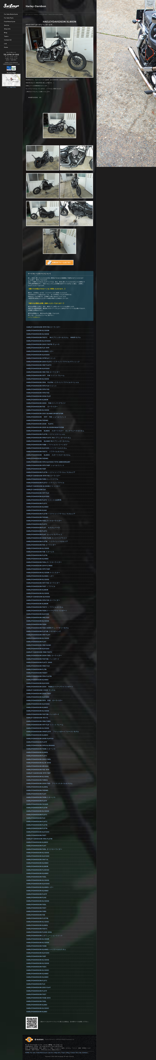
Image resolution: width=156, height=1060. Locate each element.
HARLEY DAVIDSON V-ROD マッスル (40, 690)
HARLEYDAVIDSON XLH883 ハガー (40, 576)
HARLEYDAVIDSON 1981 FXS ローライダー (43, 372)
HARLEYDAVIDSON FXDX (36, 624)
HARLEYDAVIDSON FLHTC (36, 822)
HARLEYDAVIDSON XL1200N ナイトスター (43, 573)
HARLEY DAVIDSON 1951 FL (37, 718)
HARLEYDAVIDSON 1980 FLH (38, 666)
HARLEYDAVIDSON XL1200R (37, 939)
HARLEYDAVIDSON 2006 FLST (38, 396)
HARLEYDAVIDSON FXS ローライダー (42, 407)
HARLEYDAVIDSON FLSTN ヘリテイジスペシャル (45, 434)
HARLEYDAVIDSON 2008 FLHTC (39, 424)
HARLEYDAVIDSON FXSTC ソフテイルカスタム (45, 452)
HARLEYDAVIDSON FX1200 (37, 804)
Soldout (36, 14)
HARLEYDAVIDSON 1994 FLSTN (39, 676)
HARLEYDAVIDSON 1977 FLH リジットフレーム (44, 725)
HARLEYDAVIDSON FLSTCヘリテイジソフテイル (45, 483)
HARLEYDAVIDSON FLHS (36, 898)
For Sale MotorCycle (11, 14)
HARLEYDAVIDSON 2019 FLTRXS (39, 566)
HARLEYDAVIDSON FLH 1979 (37, 348)
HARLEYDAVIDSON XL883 (36, 1005)
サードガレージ (29, 14)
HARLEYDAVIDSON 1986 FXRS (38, 721)
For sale (32, 1052)
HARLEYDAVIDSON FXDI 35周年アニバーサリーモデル (47, 628)
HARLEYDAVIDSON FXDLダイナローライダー (44, 521)
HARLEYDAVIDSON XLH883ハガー (40, 351)
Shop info (57, 1052)
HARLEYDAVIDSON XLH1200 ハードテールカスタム (46, 448)
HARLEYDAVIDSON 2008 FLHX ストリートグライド (46, 538)
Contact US (74, 1052)
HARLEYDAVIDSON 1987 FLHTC (39, 365)
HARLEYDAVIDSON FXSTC (36, 929)
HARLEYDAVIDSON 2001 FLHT (38, 987)
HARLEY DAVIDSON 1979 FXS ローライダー (43, 327)
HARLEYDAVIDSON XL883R (37, 400)
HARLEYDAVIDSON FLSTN (36, 555)
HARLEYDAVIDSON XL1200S (37, 379)
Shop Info (7, 29)
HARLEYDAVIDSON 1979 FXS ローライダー (44, 700)
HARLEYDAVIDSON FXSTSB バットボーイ (42, 659)
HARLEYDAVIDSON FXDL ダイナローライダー (44, 849)
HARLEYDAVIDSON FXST (36, 835)
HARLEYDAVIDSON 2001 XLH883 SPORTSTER (44, 414)
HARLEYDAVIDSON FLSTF (36, 742)
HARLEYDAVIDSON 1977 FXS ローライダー (43, 583)
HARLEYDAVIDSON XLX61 (36, 510)
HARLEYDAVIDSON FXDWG (37, 420)
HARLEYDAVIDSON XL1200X (37, 334)
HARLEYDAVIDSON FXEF (36, 469)
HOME (27, 1052)
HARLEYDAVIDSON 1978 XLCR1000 (40, 745)
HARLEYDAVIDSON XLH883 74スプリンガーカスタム (48, 441)
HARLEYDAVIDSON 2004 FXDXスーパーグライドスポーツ (49, 687)
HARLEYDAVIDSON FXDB (36, 946)
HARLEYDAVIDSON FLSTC (36, 503)
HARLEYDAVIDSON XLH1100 (37, 614)
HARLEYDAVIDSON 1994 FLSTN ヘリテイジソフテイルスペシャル (52, 382)
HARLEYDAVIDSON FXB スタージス (40, 552)
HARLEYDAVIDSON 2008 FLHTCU (39, 739)
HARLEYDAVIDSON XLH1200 (37, 496)
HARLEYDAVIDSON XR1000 (37, 766)
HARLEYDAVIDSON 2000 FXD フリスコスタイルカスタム (49, 783)
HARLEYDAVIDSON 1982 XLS (37, 618)
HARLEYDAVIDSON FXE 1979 (37, 770)
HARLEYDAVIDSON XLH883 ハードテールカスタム (46, 949)
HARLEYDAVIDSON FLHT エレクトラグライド (44, 534)
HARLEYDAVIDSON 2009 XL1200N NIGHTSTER (45, 427)
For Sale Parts (9, 18)
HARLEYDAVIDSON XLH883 (37, 507)
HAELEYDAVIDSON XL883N (37, 604)
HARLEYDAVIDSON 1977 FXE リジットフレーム (45, 375)
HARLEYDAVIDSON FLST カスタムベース (43, 528)
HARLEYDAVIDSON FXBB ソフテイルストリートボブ (46, 445)
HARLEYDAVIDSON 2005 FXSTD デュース (43, 344)
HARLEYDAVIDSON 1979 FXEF (38, 569)
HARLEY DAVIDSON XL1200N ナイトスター (43, 486)
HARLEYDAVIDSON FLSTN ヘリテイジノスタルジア (47, 541)
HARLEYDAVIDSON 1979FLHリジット (41, 358)
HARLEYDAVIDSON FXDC (36, 967)
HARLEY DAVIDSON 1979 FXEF (38, 773)
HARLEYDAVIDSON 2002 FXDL (38, 759)
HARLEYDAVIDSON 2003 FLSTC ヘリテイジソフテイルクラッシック (53, 362)
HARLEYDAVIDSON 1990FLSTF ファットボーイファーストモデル (52, 732)
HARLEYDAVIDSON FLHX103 (37, 870)
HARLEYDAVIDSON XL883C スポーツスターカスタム (48, 455)
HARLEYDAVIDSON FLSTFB (37, 918)
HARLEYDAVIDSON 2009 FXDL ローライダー (44, 656)
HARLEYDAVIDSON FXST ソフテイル (40, 586)
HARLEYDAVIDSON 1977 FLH (37, 493)
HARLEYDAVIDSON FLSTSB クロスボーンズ (43, 631)
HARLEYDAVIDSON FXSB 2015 (38, 998)
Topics (63, 1052)
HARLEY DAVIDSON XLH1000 (38, 597)
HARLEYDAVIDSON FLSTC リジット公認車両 (43, 500)
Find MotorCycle (9, 21)
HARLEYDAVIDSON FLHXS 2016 (39, 932)
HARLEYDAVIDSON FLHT (36, 642)
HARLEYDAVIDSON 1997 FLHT (38, 635)
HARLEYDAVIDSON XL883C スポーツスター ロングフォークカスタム (55, 431)
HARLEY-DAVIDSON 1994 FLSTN (39, 839)
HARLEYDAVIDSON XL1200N (37, 330)
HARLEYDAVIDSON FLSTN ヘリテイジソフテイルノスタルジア (50, 472)
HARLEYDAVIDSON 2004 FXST (38, 694)
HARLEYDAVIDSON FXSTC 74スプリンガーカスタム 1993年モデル (53, 337)
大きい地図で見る (11, 87)
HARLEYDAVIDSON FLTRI (36, 669)
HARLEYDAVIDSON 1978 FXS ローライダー (43, 600)
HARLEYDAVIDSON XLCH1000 (38, 341)
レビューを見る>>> (34, 317)
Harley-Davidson (43, 14)
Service (51, 1052)
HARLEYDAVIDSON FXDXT (36, 673)
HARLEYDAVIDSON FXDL (36, 877)
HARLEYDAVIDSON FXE (35, 915)
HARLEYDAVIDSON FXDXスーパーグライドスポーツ (46, 611)
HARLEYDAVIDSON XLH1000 (38, 355)
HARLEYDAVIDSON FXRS (36, 911)
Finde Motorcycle (41, 1052)
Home (6, 47)
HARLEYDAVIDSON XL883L (37, 752)
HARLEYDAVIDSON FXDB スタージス (41, 749)
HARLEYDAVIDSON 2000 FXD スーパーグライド (46, 403)
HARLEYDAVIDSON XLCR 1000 (38, 763)
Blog (68, 1052)
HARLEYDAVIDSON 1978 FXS (37, 389)
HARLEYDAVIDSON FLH (35, 818)
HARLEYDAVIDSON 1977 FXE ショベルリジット (46, 417)
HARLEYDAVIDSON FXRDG (37, 780)
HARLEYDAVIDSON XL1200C (37, 922)
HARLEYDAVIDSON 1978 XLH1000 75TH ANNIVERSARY (48, 462)
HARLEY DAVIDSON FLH (36, 490)
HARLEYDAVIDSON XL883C (37, 707)
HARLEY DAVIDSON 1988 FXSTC (39, 652)
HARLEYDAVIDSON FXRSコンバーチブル (42, 479)
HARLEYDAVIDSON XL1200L (37, 777)
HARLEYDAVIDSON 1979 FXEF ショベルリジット (45, 465)
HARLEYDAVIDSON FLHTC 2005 (39, 662)
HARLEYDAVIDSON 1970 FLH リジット (41, 386)
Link (80, 1052)
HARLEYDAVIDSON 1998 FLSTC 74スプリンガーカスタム (48, 438)
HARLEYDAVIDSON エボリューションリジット (44, 936)
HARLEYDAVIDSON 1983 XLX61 (38, 645)
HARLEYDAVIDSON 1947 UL (37, 860)
